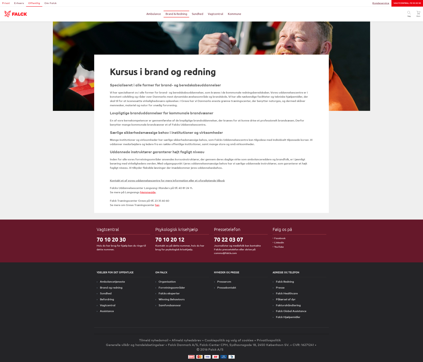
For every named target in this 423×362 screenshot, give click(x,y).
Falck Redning (285, 281)
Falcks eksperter (169, 293)
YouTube (279, 246)
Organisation (167, 281)
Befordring (107, 299)
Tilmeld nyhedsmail (153, 340)
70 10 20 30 (111, 239)
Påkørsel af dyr (286, 299)
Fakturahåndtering (288, 305)
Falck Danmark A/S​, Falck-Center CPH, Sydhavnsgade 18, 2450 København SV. (228, 345)
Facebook (280, 238)
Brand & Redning (176, 14)
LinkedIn (279, 242)
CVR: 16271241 (303, 345)
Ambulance (153, 14)
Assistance (107, 311)
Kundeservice (380, 3)
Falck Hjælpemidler (288, 317)
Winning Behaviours (172, 299)
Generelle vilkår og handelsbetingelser (135, 345)
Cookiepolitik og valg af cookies (229, 340)
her (157, 205)
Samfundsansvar (170, 305)
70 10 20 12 (169, 239)
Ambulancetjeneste (112, 281)
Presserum (224, 281)
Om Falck (50, 3)
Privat (6, 3)
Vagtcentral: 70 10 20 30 (407, 3)
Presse (280, 287)
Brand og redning (111, 287)
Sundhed (197, 14)
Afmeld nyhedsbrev (186, 340)
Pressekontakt (226, 287)
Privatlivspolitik (269, 340)
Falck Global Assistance (291, 311)
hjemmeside (147, 192)
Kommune (234, 14)
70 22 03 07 (228, 239)
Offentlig (34, 3)
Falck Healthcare (287, 293)
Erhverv (19, 3)
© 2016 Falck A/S (209, 349)
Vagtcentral (215, 14)
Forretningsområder (172, 287)
